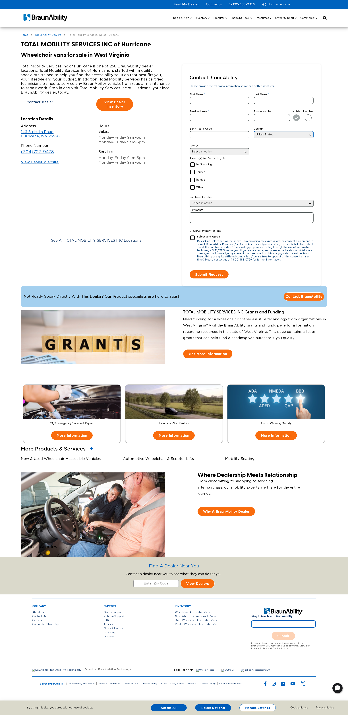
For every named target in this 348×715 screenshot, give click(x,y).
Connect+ (214, 4)
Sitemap (109, 636)
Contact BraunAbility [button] (304, 296)
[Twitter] (303, 683)
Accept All (169, 707)
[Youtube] (292, 684)
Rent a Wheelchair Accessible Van (196, 624)
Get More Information (208, 354)
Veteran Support (114, 616)
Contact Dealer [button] (39, 102)
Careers (37, 620)
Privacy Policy (149, 684)
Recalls (192, 684)
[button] (325, 18)
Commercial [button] (308, 18)
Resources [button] (263, 18)
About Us (38, 612)
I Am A (194, 146)
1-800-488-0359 (242, 4)
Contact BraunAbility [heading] (214, 77)
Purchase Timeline (201, 197)
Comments (196, 210)
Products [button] (219, 18)
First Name (196, 94)
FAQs (107, 620)
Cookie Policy (208, 684)
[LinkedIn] (283, 684)
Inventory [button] (201, 18)
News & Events (113, 628)
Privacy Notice (322, 707)
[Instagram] (274, 684)
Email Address (198, 111)
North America (277, 4)
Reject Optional (213, 707)
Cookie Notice (296, 707)
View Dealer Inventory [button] (114, 104)
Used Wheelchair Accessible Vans (196, 620)
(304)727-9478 (37, 152)
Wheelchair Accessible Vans (192, 612)
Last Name (260, 94)
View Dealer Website (40, 162)
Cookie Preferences (230, 684)
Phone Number (263, 111)
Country (259, 129)
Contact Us (39, 616)
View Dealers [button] (197, 583)
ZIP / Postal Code (201, 129)
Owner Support (113, 612)
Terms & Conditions (109, 684)
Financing (109, 632)
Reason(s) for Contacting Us (207, 158)
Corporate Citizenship (45, 624)
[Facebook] (265, 684)
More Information (72, 435)
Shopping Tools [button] (240, 18)
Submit (283, 636)
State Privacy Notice (172, 684)
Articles (108, 624)
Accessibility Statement (82, 684)
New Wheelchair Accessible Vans (195, 616)
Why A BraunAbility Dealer (226, 511)
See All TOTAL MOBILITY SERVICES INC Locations (96, 240)
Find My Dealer (186, 4)
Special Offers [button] (181, 18)
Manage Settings (257, 707)
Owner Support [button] (285, 18)
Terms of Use (131, 684)
